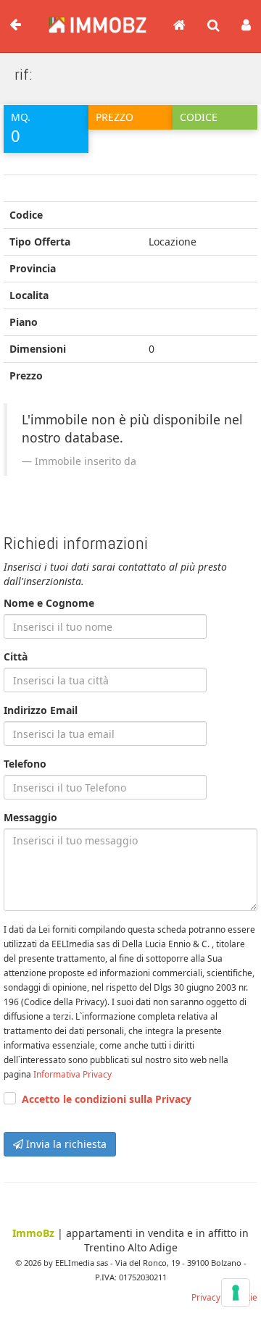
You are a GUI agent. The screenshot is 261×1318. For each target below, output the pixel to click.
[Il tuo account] (246, 26)
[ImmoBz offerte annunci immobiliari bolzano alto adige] (90, 20)
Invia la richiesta (65, 1144)
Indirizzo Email (41, 710)
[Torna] (15, 25)
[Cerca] (213, 26)
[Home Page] (179, 26)
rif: (23, 74)
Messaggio (30, 817)
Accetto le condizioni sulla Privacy (106, 1099)
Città (16, 656)
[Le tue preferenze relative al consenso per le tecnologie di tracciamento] (235, 1292)
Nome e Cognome (49, 603)
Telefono (25, 764)
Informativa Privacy (72, 1074)
